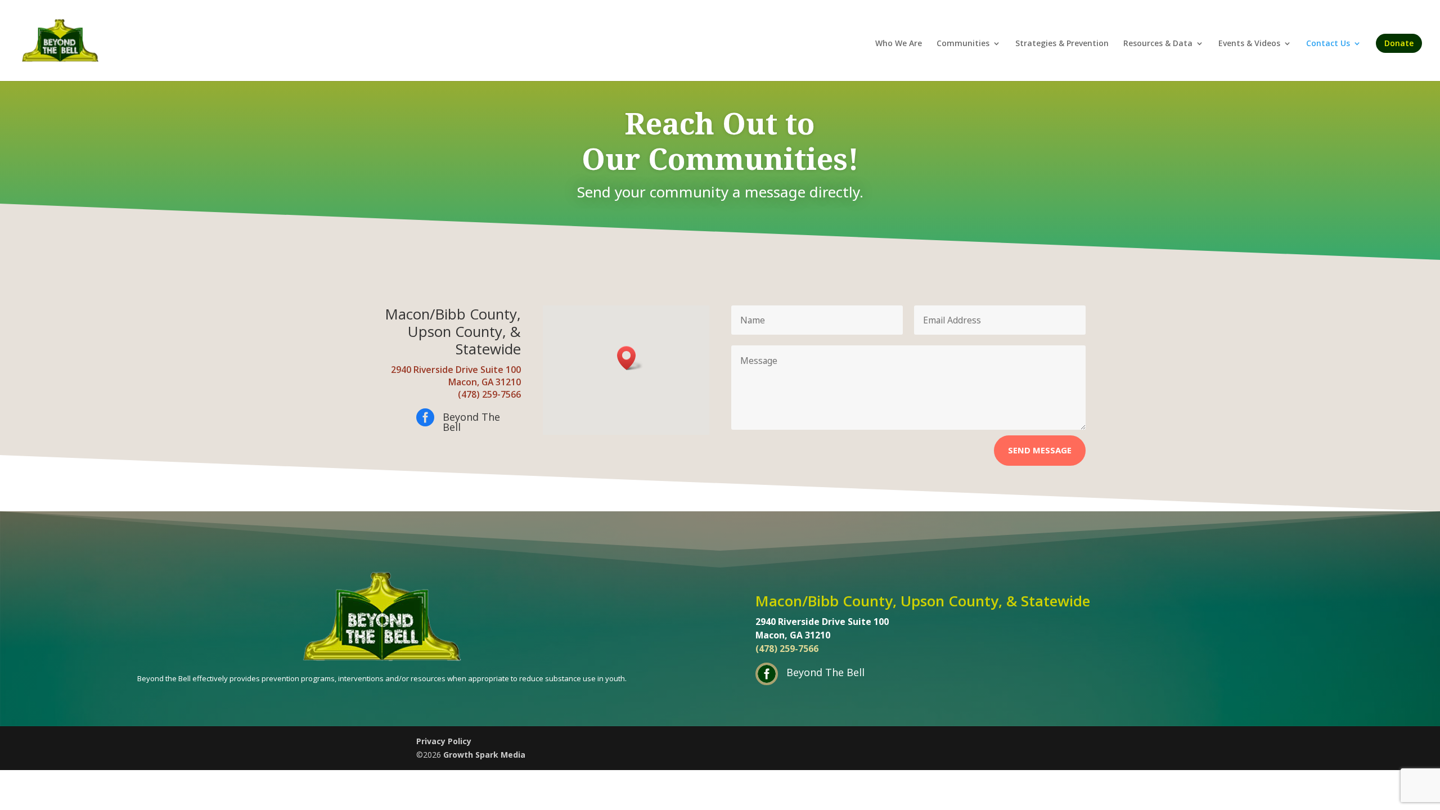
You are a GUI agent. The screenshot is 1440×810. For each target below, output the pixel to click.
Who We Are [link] (898, 43)
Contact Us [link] (1328, 43)
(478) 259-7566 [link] (489, 394)
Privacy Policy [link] (443, 741)
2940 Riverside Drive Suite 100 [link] (456, 369)
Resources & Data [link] (1157, 43)
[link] (60, 39)
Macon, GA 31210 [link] (484, 382)
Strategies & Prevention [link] (1062, 43)
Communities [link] (963, 43)
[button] (630, 358)
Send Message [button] (1040, 450)
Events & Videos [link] (1249, 43)
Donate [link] (1399, 43)
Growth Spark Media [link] (484, 754)
